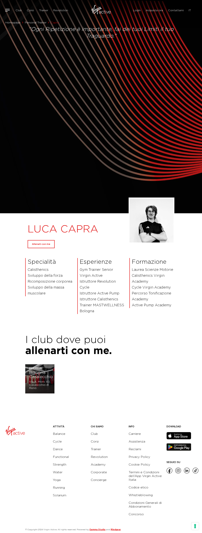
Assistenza (137, 441)
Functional (61, 457)
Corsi (30, 10)
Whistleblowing (141, 495)
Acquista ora (154, 10)
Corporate (99, 472)
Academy (98, 464)
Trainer (43, 10)
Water (58, 472)
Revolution (60, 10)
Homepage (13, 22)
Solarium (59, 495)
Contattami (176, 10)
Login (137, 10)
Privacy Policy (139, 457)
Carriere (135, 434)
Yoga (57, 480)
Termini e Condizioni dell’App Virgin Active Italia (145, 476)
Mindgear (116, 529)
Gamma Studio (97, 529)
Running (59, 487)
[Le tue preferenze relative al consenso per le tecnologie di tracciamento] (195, 526)
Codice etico (138, 487)
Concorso (136, 514)
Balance (59, 434)
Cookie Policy (139, 464)
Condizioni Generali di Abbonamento (145, 504)
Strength (59, 464)
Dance (58, 449)
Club (19, 10)
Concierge (99, 480)
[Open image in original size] (101, 10)
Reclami (135, 449)
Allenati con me (41, 244)
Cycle (57, 441)
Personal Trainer (35, 22)
